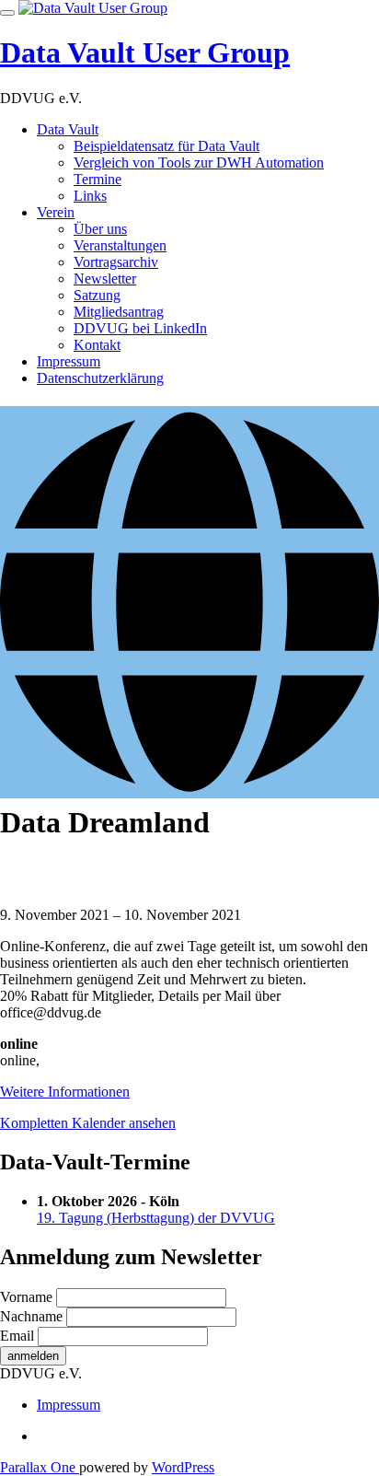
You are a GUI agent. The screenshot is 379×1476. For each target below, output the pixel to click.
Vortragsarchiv (116, 262)
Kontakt (97, 345)
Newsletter (105, 278)
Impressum (68, 361)
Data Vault (67, 129)
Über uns (100, 229)
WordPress (183, 1467)
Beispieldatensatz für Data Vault (166, 146)
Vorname (26, 1297)
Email (17, 1335)
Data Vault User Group (145, 52)
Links (90, 195)
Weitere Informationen (65, 1091)
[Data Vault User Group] (92, 8)
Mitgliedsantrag (119, 312)
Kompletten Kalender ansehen (88, 1123)
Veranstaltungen (120, 245)
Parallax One (39, 1467)
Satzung (97, 295)
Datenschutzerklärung (100, 378)
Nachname (31, 1316)
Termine (97, 179)
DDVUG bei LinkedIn (140, 328)
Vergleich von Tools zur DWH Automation (199, 162)
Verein (56, 212)
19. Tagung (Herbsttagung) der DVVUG (156, 1218)
